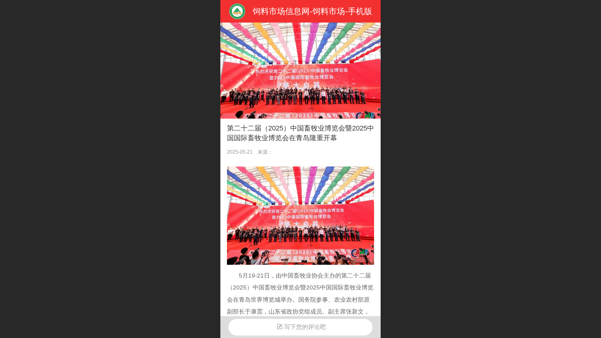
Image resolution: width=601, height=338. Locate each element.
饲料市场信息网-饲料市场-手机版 (312, 11)
